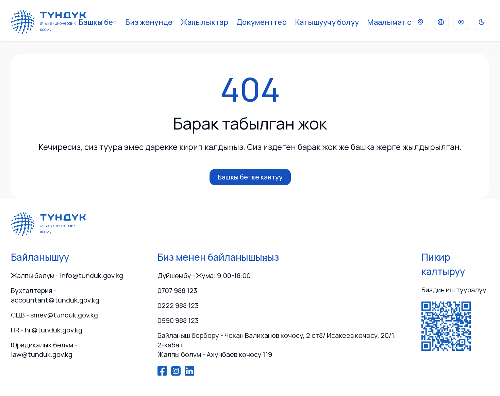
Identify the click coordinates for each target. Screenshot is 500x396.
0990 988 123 (178, 320)
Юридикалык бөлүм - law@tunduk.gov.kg (44, 349)
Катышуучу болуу (327, 22)
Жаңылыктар (204, 22)
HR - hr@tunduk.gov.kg (46, 329)
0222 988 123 (178, 305)
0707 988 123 (177, 290)
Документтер (261, 22)
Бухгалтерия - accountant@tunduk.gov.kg (55, 295)
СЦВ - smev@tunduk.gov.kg (54, 315)
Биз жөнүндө (148, 22)
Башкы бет (98, 22)
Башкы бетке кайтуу (250, 177)
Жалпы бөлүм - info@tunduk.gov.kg (67, 275)
